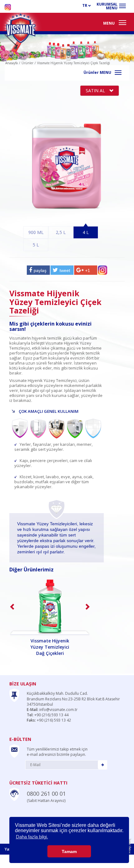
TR (85, 5)
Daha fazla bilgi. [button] (32, 836)
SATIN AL (96, 90)
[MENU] (122, 22)
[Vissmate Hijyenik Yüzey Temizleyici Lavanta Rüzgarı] (50, 607)
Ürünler (27, 63)
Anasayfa (11, 63)
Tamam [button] (69, 851)
